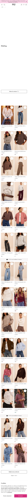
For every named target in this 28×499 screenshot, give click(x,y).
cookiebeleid (9, 492)
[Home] (2, 7)
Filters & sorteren (13, 91)
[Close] (26, 1)
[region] (14, 259)
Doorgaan (20, 496)
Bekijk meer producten (14, 471)
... (1, 7)
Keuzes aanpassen (7, 496)
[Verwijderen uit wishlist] (11, 107)
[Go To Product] (7, 115)
